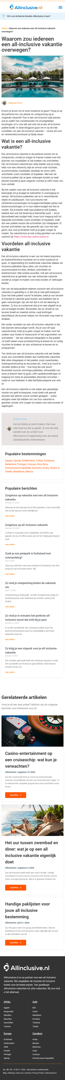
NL (4, 1070)
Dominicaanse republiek (18, 467)
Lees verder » (10, 516)
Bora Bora (42, 464)
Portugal (21, 464)
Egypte (8, 460)
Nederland (10, 464)
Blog (5, 1073)
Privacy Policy (38, 1073)
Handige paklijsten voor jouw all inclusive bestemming (27, 910)
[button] (60, 7)
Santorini (37, 467)
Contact (28, 1073)
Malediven (18, 471)
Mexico (29, 471)
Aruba (46, 467)
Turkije (39, 460)
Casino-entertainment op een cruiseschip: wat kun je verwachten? (31, 760)
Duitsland (49, 460)
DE (11, 1070)
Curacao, (32, 464)
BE (8, 1070)
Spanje (17, 460)
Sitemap (11, 1073)
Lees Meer (14, 795)
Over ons (19, 1073)
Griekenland (28, 460)
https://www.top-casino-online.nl (31, 236)
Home (4, 28)
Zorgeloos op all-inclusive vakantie (26, 525)
